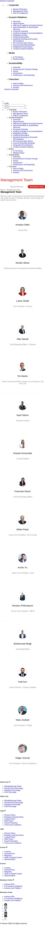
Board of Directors (20, 9)
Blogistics (8, 855)
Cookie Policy (9, 819)
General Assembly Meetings (24, 45)
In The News (18, 57)
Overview (16, 21)
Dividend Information (21, 37)
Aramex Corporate (7, 1)
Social (15, 71)
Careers (7, 852)
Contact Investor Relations (23, 49)
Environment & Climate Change (25, 69)
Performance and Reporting (24, 75)
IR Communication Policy (23, 43)
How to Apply (18, 83)
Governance (18, 73)
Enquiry (16, 87)
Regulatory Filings (20, 35)
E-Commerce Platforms (13, 886)
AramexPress (9, 853)
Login (6, 103)
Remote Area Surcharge (13, 788)
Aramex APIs (9, 884)
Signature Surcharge (12, 790)
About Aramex (18, 23)
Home (3, 190)
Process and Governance (23, 85)
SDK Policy (8, 821)
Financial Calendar (20, 31)
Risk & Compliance (20, 13)
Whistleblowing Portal (12, 786)
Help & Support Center (13, 857)
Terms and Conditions (12, 825)
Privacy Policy (9, 815)
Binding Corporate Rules (14, 817)
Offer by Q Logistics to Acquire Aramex (28, 25)
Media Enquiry (18, 59)
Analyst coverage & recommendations (27, 33)
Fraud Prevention (11, 823)
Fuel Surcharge (10, 792)
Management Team (20, 11)
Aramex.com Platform (12, 888)
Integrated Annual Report (22, 47)
